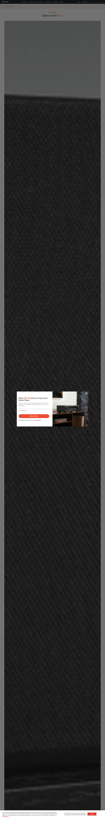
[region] (52, 814)
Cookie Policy (5, 816)
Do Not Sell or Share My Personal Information (75, 814)
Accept (92, 814)
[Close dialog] (86, 393)
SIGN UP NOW (34, 416)
